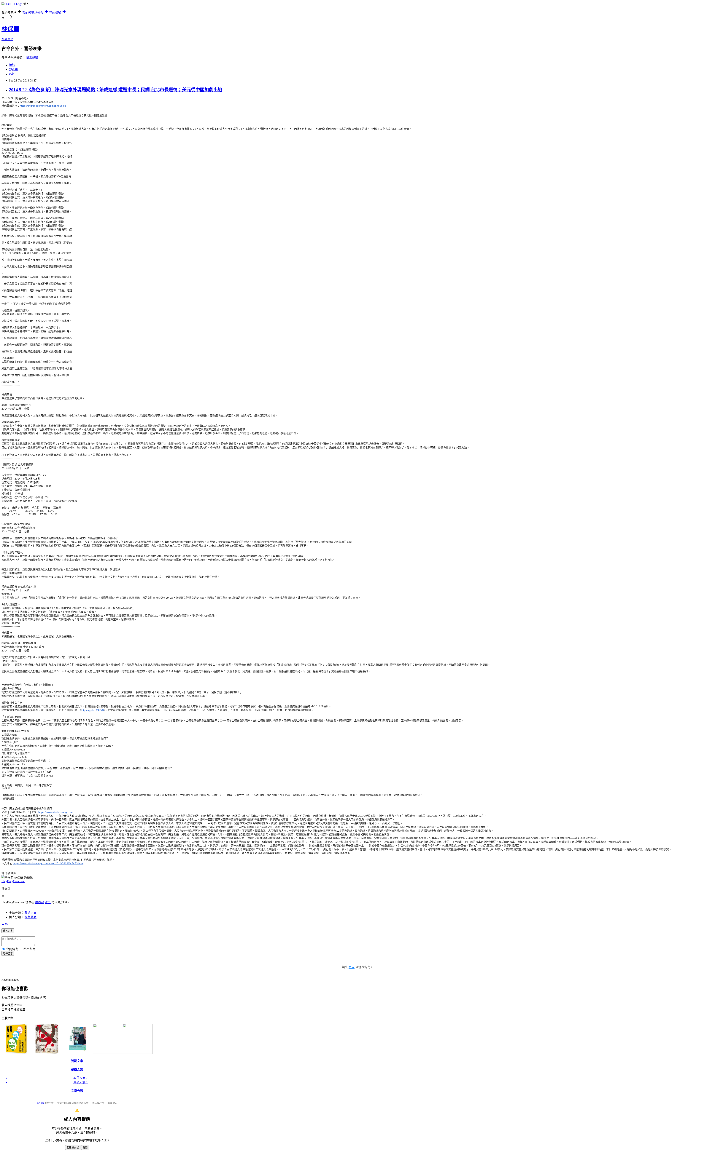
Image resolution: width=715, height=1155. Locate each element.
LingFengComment (13, 881)
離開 (85, 1147)
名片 (12, 74)
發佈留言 (8, 953)
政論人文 (30, 912)
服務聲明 (112, 1103)
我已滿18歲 (73, 1147)
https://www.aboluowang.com (55, 812)
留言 (48, 902)
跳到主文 (7, 39)
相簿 (12, 65)
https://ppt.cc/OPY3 (92, 710)
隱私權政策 (98, 1103)
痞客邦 (39, 902)
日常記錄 (32, 57)
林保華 (10, 28)
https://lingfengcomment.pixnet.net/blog (43, 105)
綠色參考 (30, 917)
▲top (4, 923)
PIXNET (49, 1103)
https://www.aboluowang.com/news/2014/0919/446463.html (48, 863)
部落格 (13, 69)
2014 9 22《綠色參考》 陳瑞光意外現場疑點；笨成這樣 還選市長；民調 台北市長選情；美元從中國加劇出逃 (115, 89)
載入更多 (8, 930)
